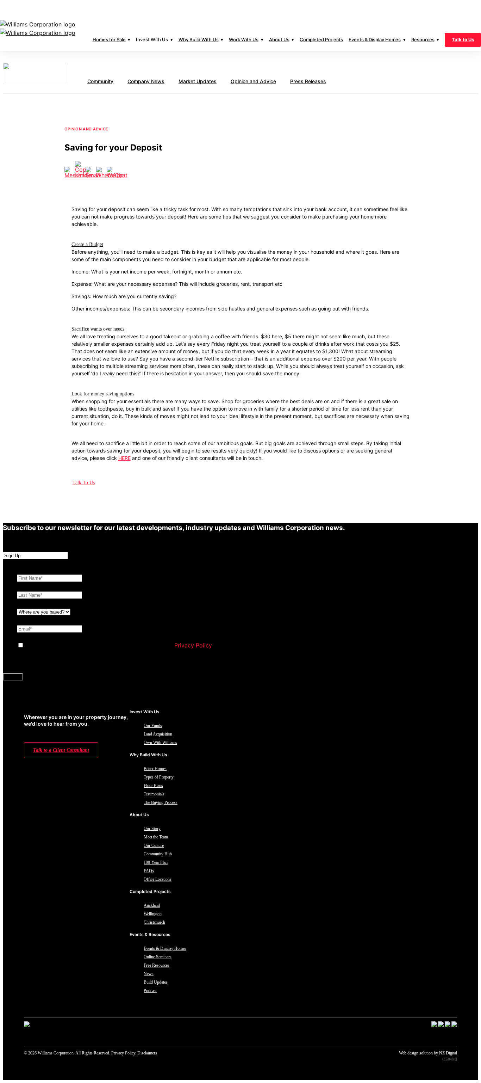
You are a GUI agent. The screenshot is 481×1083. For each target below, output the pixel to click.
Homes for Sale (109, 39)
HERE (124, 458)
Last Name (32, 586)
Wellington (153, 913)
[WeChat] (112, 172)
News (149, 973)
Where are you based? (48, 603)
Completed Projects (321, 39)
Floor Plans (153, 785)
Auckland (152, 905)
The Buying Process (160, 802)
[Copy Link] (80, 169)
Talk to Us (463, 39)
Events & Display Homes (375, 39)
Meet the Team (156, 837)
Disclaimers (147, 1053)
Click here (238, 8)
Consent (28, 636)
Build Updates (156, 982)
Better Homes (155, 768)
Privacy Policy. (123, 1053)
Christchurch (154, 922)
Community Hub (158, 853)
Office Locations (157, 879)
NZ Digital (448, 1053)
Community (100, 81)
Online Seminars (157, 956)
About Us (279, 39)
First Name (33, 569)
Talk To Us (84, 482)
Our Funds (153, 725)
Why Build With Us (199, 39)
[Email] (91, 172)
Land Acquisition (158, 734)
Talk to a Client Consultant (61, 750)
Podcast (150, 990)
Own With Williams (160, 742)
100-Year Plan (156, 862)
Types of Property (159, 777)
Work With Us (243, 39)
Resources (423, 39)
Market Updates (198, 81)
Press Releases (308, 81)
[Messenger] (69, 172)
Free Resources (156, 965)
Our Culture (154, 845)
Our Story (152, 828)
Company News (145, 81)
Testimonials (154, 794)
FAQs (149, 870)
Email (25, 619)
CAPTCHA (30, 662)
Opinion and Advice (253, 81)
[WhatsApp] (101, 172)
